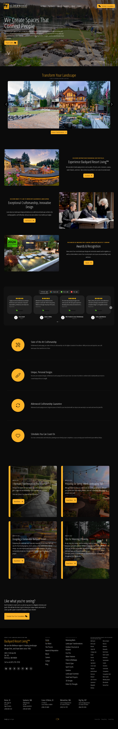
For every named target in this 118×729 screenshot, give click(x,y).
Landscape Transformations (74, 643)
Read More (17, 501)
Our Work (43, 6)
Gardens (68, 670)
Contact (79, 6)
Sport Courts (69, 666)
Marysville (93, 685)
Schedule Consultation (108, 6)
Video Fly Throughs (71, 684)
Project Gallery (9, 43)
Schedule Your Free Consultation (15, 616)
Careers (47, 657)
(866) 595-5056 (82, 707)
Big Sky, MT (83, 700)
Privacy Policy (104, 719)
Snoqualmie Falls (107, 674)
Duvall (92, 655)
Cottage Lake (93, 652)
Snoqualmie (105, 671)
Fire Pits (68, 653)
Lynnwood (93, 682)
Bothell (92, 646)
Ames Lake (93, 644)
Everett (92, 657)
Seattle (104, 663)
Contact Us (64, 704)
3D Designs (69, 680)
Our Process (28, 221)
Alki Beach (93, 641)
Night (8, 719)
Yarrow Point (105, 685)
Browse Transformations (58, 132)
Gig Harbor (93, 663)
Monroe (105, 644)
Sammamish (105, 660)
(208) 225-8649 (45, 707)
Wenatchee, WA (65, 700)
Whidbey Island (106, 680)
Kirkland (92, 677)
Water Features (70, 656)
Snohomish (105, 669)
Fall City (92, 660)
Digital (12, 719)
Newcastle (105, 649)
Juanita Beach (94, 671)
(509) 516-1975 (64, 707)
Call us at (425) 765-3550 (12, 662)
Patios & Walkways (71, 660)
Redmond (105, 657)
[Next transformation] (111, 104)
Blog (46, 664)
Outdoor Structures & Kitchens (72, 648)
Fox (10, 719)
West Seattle (106, 677)
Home (47, 640)
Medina (92, 688)
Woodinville (105, 682)
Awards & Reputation (63, 6)
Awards (87, 263)
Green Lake (93, 666)
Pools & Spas (70, 663)
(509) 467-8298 (26, 709)
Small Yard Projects (72, 677)
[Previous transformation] (6, 104)
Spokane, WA (27, 700)
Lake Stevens (93, 680)
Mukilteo (105, 646)
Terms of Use (97, 719)
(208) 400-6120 (8, 709)
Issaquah (92, 669)
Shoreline (105, 666)
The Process (51, 6)
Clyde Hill (93, 649)
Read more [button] (11, 307)
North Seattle (106, 655)
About (73, 6)
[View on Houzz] (19, 310)
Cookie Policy (111, 719)
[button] (7, 307)
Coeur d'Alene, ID (47, 700)
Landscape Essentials (72, 673)
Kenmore (93, 674)
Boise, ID (7, 700)
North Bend (105, 652)
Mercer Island (106, 641)
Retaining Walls (70, 640)
